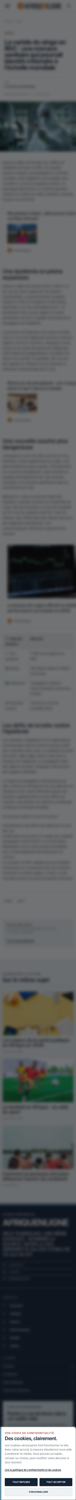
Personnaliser (38, 1492)
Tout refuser (21, 1482)
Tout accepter (55, 1482)
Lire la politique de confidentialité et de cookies (33, 1469)
